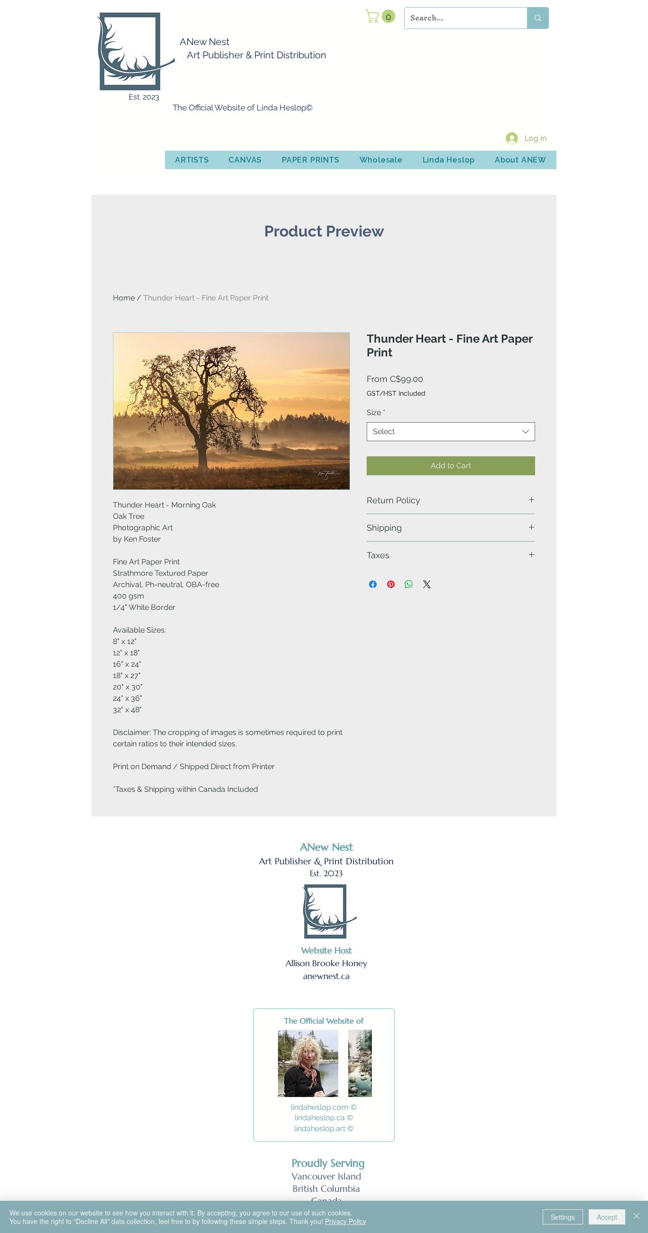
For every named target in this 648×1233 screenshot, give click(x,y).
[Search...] (537, 18)
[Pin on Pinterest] (391, 584)
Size (376, 412)
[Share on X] (427, 584)
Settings (563, 1217)
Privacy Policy (345, 1221)
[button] (381, 16)
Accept (607, 1217)
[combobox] (451, 431)
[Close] (636, 1216)
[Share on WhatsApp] (409, 584)
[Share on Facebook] (373, 584)
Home (124, 297)
